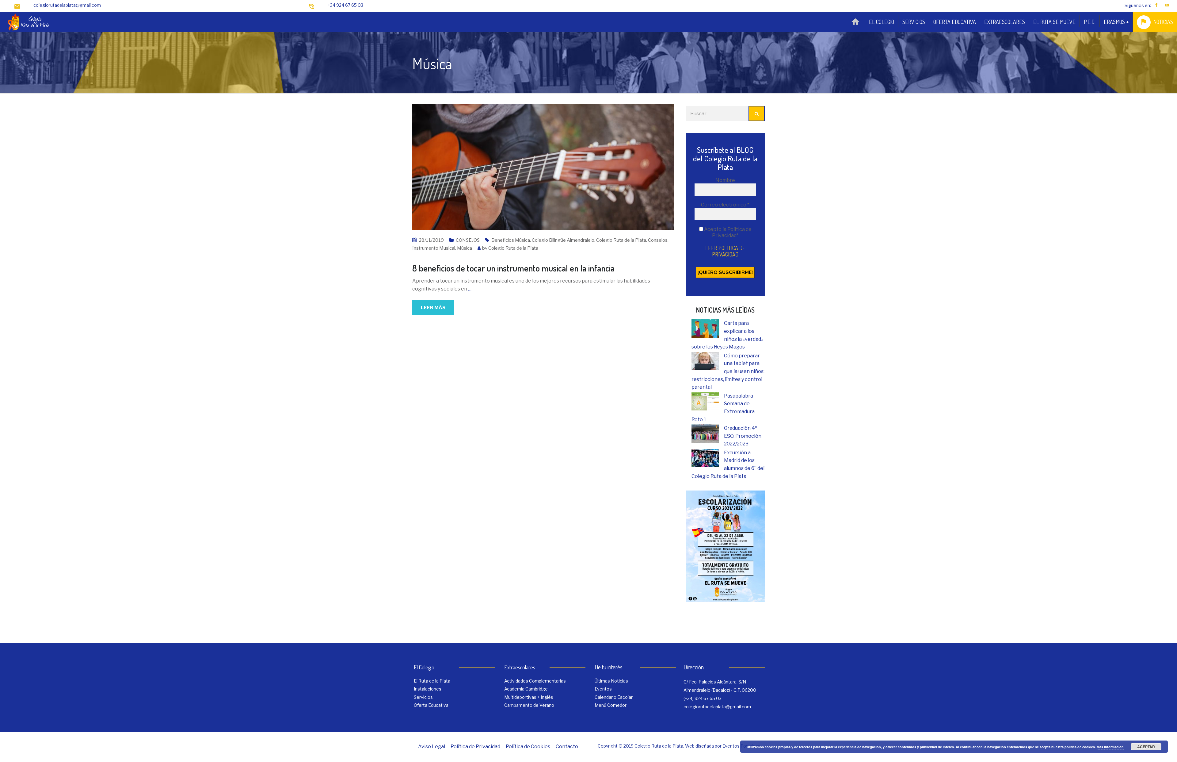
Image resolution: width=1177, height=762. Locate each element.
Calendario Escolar (614, 697)
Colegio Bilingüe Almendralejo (563, 240)
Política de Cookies (528, 746)
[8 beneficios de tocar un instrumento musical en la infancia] (543, 167)
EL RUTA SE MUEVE (1054, 21)
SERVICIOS (913, 21)
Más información (1110, 747)
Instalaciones (427, 688)
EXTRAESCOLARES (1004, 21)
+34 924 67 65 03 (345, 5)
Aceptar (1146, 746)
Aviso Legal (431, 746)
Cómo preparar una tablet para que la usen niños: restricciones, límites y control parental (727, 371)
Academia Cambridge (526, 688)
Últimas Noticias (611, 680)
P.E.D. (1089, 21)
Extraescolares (519, 667)
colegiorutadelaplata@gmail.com (67, 5)
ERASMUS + (1116, 21)
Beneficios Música (510, 240)
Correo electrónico (725, 205)
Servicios (423, 697)
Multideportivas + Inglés (528, 697)
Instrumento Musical (433, 248)
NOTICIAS (1163, 21)
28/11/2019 (431, 240)
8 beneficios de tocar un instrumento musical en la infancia (513, 268)
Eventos (603, 688)
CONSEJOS (468, 240)
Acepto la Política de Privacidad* (727, 232)
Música (464, 248)
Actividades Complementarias (535, 680)
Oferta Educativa (431, 705)
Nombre (725, 180)
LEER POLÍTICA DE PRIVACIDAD (725, 251)
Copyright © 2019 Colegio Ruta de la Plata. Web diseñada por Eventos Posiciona (679, 746)
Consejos (658, 240)
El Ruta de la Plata (432, 680)
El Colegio (424, 667)
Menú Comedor (611, 705)
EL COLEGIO (881, 21)
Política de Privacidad (475, 746)
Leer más (433, 307)
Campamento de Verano (529, 705)
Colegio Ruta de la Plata (621, 240)
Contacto (567, 746)
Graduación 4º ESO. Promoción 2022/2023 (742, 436)
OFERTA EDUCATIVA (954, 21)
